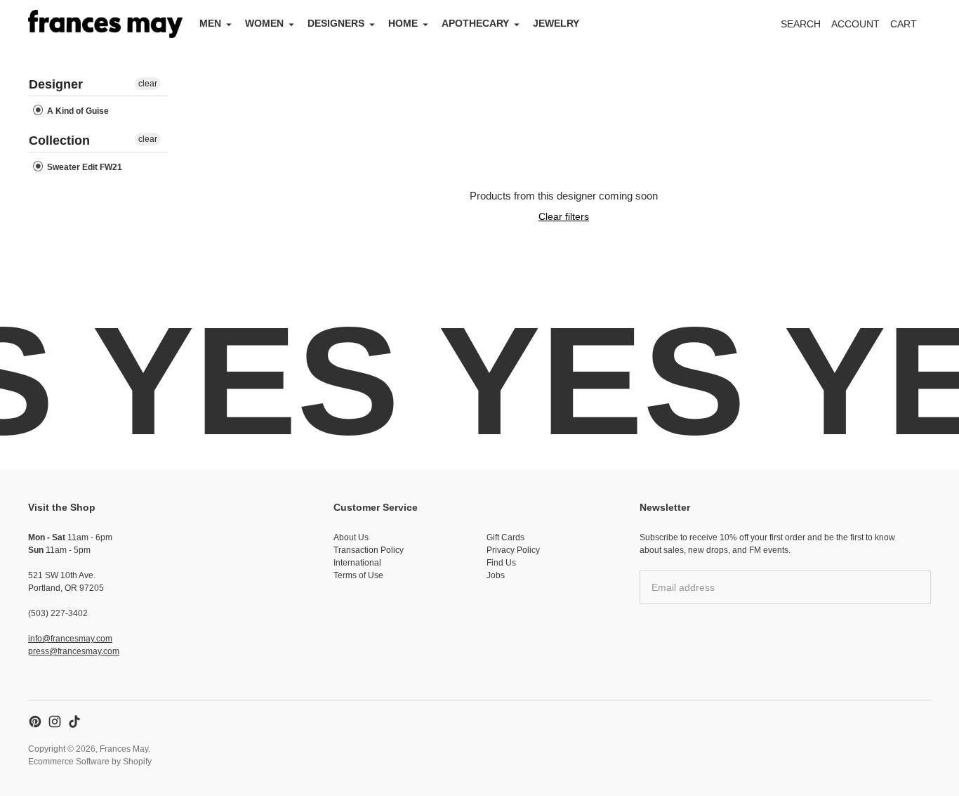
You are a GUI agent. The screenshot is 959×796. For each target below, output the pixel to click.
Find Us (501, 563)
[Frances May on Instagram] (55, 722)
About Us (351, 537)
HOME (403, 23)
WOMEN (264, 23)
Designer (56, 84)
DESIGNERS (335, 23)
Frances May (124, 749)
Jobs (496, 575)
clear (147, 84)
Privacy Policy (513, 550)
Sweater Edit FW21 (83, 167)
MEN (210, 23)
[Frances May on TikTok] (74, 722)
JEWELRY (556, 23)
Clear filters (563, 216)
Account (855, 24)
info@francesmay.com (70, 639)
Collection (59, 140)
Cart (911, 27)
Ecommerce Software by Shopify (90, 761)
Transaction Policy (368, 550)
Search (801, 24)
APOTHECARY (475, 23)
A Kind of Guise (77, 111)
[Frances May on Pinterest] (35, 722)
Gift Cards (505, 537)
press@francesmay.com (73, 651)
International (357, 563)
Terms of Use (358, 575)
